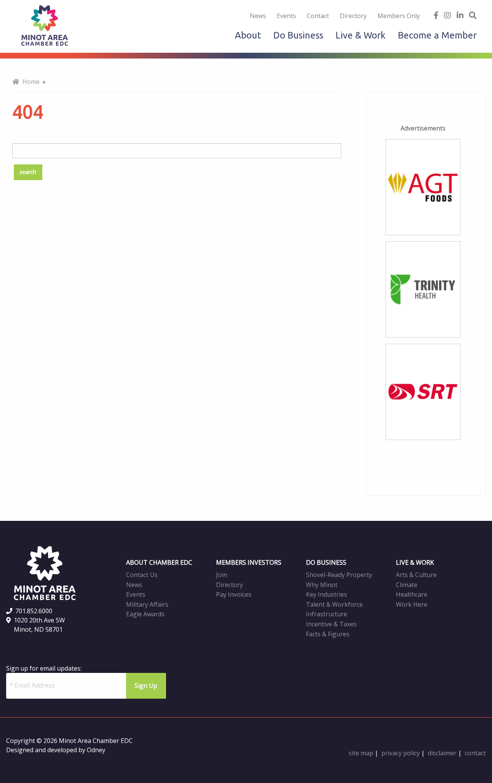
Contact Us (142, 575)
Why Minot (321, 585)
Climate (406, 585)
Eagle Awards (145, 614)
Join (221, 575)
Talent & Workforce (334, 604)
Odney (96, 750)
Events (286, 16)
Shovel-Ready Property (339, 575)
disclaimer (442, 753)
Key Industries (326, 594)
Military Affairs (147, 604)
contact (475, 753)
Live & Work (361, 35)
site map (361, 753)
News (258, 16)
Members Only (398, 16)
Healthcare (411, 594)
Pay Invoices (233, 594)
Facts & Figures (327, 634)
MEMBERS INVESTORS (248, 562)
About (248, 35)
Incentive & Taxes (331, 624)
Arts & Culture (416, 575)
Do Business (298, 35)
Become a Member (437, 35)
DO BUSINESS (326, 562)
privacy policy (400, 753)
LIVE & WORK (415, 562)
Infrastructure (326, 614)
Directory (353, 16)
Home (29, 81)
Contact (318, 16)
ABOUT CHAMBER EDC (159, 562)
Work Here (411, 604)
